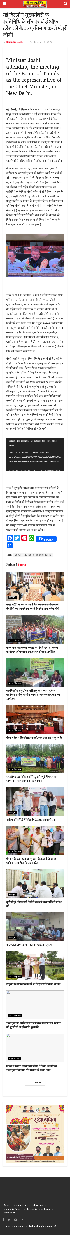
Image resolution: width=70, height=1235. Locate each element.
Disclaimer (9, 1213)
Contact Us (20, 1205)
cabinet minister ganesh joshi (33, 555)
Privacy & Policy (12, 1209)
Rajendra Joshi (14, 42)
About (6, 1205)
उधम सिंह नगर (15, 640)
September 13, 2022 (41, 42)
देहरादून (12, 597)
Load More (35, 1082)
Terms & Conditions (38, 1209)
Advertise (37, 1205)
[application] (35, 454)
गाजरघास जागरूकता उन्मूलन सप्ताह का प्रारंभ (29, 945)
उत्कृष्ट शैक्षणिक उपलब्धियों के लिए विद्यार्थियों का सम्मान (33, 984)
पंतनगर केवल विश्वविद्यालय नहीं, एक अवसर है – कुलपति (34, 737)
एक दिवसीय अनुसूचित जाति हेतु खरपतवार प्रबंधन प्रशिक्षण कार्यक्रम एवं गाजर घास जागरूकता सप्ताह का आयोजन (33, 694)
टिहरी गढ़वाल (14, 1058)
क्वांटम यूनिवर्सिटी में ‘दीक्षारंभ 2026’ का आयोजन (30, 819)
